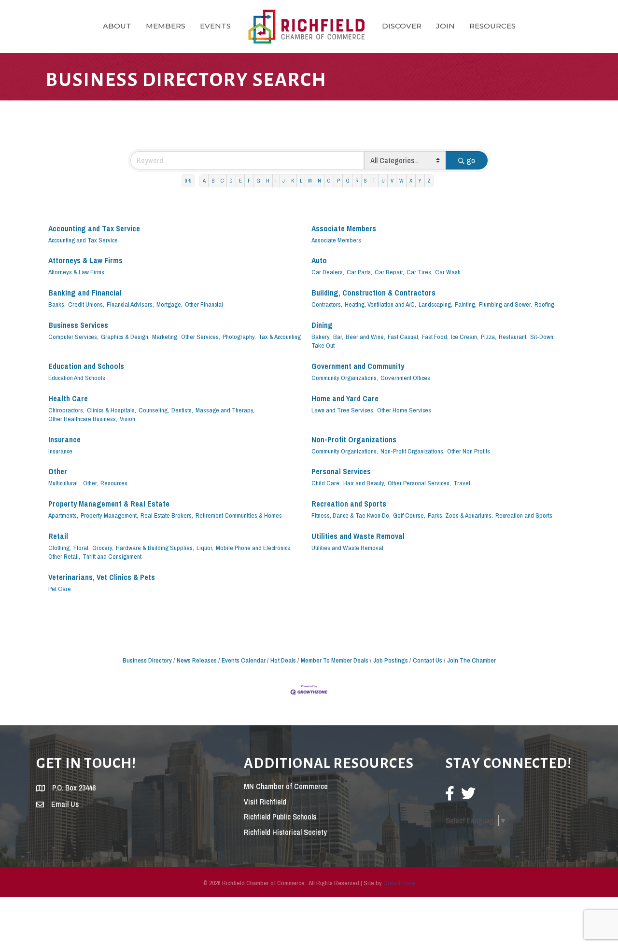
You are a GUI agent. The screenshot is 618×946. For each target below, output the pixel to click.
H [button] (267, 180)
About (117, 25)
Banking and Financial (85, 293)
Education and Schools (86, 366)
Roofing (544, 304)
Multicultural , (64, 483)
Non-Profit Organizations (353, 440)
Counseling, (154, 410)
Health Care (68, 399)
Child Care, (326, 483)
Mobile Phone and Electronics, (254, 547)
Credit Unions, (86, 304)
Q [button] (348, 180)
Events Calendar (244, 660)
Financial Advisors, (130, 304)
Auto (319, 260)
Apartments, (63, 515)
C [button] (222, 180)
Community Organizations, (344, 377)
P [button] (338, 180)
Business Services (78, 325)
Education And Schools (76, 377)
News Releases (197, 660)
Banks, (57, 304)
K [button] (292, 180)
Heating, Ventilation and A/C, (380, 304)
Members (165, 25)
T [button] (374, 180)
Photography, (239, 336)
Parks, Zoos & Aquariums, (460, 515)
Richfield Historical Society (285, 832)
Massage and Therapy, (225, 410)
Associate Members (343, 229)
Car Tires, (420, 272)
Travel (461, 483)
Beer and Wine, (365, 336)
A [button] (204, 180)
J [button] (283, 180)
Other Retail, (64, 556)
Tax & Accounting (279, 336)
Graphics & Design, (125, 336)
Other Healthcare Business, (82, 418)
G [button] (258, 180)
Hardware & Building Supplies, (155, 547)
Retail (58, 536)
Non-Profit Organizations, (412, 451)
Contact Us (427, 660)
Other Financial (204, 304)
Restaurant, (513, 336)
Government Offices (405, 377)
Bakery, (321, 336)
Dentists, (182, 410)
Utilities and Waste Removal (358, 536)
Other (57, 471)
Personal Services (341, 471)
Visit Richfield (265, 801)
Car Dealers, (327, 272)
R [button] (356, 180)
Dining (322, 325)
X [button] (410, 180)
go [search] (471, 160)
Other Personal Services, (419, 483)
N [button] (319, 180)
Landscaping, (435, 304)
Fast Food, (435, 336)
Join (445, 25)
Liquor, (205, 547)
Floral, (81, 547)
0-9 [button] (188, 180)
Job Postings (390, 660)
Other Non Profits (468, 451)
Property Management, (109, 515)
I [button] (276, 180)
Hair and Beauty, (364, 483)
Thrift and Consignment (112, 556)
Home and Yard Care (345, 399)
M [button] (310, 180)
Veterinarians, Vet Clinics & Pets (101, 577)
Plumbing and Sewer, (505, 304)
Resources (492, 25)
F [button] (249, 180)
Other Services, (200, 336)
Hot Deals (283, 660)
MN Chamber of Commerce (286, 786)
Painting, (466, 304)
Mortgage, (169, 304)
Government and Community (357, 366)
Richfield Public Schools (280, 816)
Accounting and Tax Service (94, 229)
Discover (401, 25)
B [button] (213, 180)
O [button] (329, 180)
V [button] (392, 180)
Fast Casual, (404, 336)
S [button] (365, 180)
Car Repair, (389, 272)
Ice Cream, (464, 336)
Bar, (338, 336)
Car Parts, (359, 272)
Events (215, 25)
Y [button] (419, 180)
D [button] (231, 180)
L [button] (301, 180)
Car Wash (448, 272)
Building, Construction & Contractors (373, 293)
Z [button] (429, 180)
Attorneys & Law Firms (85, 260)
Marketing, (165, 336)
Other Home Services (404, 410)
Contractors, (326, 304)
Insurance (64, 440)
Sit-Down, (542, 336)
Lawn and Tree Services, (343, 410)
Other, (90, 483)
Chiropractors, (66, 410)
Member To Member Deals (334, 660)
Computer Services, (73, 336)
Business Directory (147, 660)
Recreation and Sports (348, 504)
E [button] (240, 180)
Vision (127, 418)
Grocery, (102, 547)
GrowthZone (399, 883)
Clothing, (59, 547)
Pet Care (59, 588)
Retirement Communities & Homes (239, 515)
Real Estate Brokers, (166, 515)
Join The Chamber (471, 660)
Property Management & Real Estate (108, 504)
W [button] (401, 180)
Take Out (323, 345)
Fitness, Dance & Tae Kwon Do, (351, 515)
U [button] (383, 180)
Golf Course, (409, 515)
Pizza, (488, 336)
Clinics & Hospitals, (111, 410)
